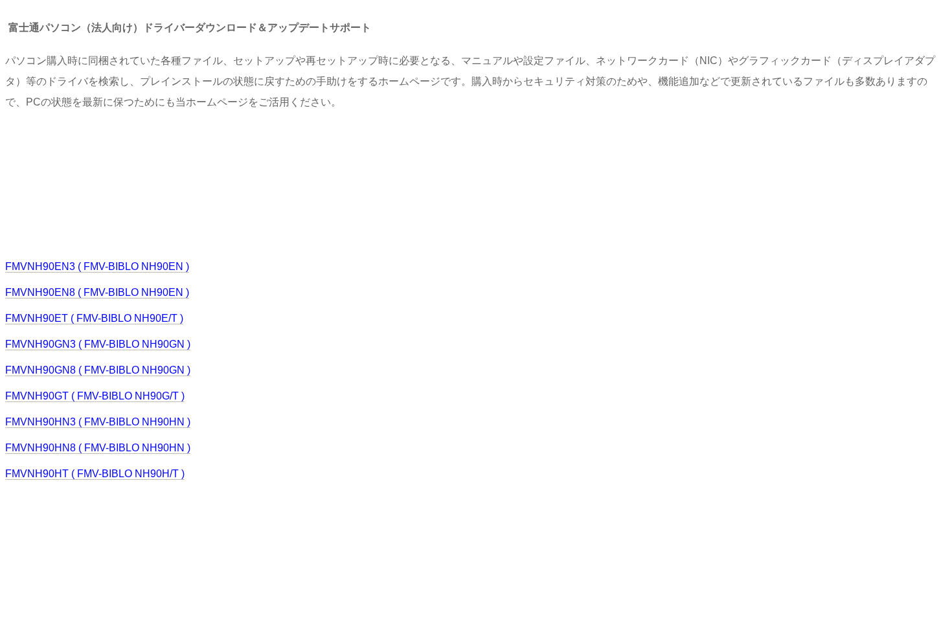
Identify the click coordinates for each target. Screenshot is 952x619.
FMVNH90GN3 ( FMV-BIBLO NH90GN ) (97, 344)
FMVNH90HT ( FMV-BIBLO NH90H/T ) (95, 473)
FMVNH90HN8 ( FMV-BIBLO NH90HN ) (97, 447)
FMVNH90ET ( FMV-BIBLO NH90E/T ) (94, 318)
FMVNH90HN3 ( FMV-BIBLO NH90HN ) (97, 421)
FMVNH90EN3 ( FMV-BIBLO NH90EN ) (97, 266)
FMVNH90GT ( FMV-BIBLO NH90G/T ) (95, 395)
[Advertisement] (241, 183)
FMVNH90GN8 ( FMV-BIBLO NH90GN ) (97, 370)
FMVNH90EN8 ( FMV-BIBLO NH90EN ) (97, 292)
